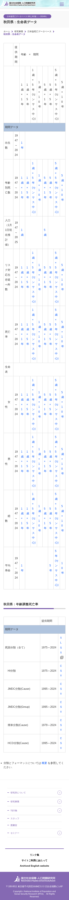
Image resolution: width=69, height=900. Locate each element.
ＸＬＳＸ (61, 645)
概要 (44, 763)
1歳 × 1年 (22, 187)
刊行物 (14, 810)
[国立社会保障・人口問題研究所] (20, 6)
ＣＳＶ (61, 670)
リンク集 (34, 854)
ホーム (7, 31)
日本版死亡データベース (39, 31)
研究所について (18, 793)
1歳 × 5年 (27, 187)
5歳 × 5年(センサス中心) (56, 187)
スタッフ (15, 818)
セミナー (15, 833)
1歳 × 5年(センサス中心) (34, 187)
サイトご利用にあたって (34, 860)
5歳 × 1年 (45, 187)
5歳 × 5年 (50, 187)
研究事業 (18, 31)
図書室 (14, 825)
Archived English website (34, 865)
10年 (62, 568)
